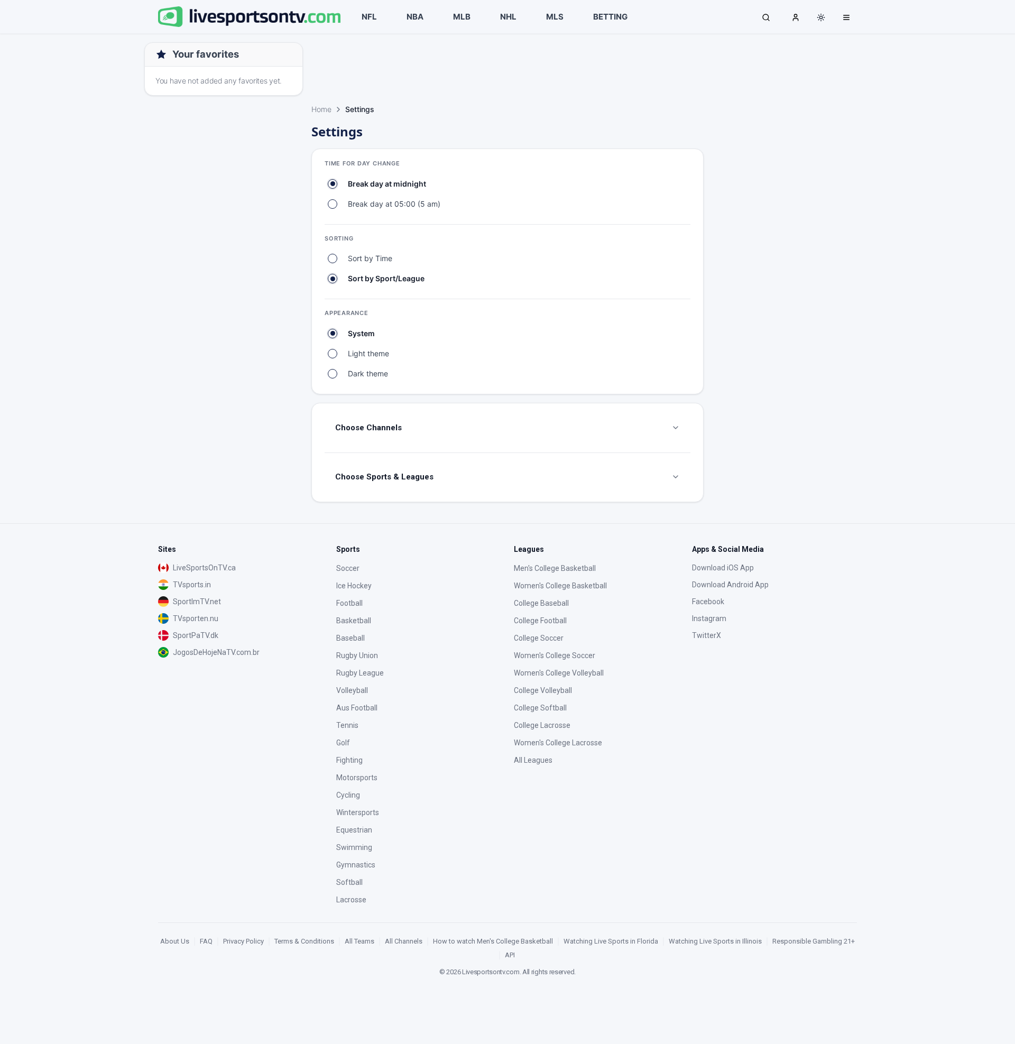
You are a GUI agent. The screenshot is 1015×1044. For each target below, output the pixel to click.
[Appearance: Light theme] (821, 17)
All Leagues (533, 760)
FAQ (206, 941)
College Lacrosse (542, 725)
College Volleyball (543, 690)
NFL (369, 17)
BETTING (610, 17)
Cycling (348, 795)
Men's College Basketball (555, 568)
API (510, 955)
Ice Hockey (354, 585)
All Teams (359, 941)
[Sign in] (795, 16)
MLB (461, 17)
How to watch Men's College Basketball (493, 941)
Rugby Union (357, 655)
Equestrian (354, 830)
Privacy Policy (243, 941)
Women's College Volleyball (559, 673)
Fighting (349, 760)
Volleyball (352, 690)
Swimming (354, 847)
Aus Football (356, 708)
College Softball (540, 708)
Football (349, 603)
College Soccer (539, 638)
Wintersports (357, 812)
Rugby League (360, 673)
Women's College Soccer (554, 655)
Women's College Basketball (560, 585)
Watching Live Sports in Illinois (715, 941)
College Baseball (541, 603)
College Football (540, 620)
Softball (349, 882)
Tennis (347, 725)
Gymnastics (355, 865)
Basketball (353, 620)
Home (321, 109)
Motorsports (356, 777)
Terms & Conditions (304, 941)
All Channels (403, 941)
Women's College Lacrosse (558, 742)
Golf (343, 742)
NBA (415, 17)
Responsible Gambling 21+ (813, 941)
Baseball (350, 638)
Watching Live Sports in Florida (611, 941)
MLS (555, 17)
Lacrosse (351, 899)
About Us (174, 941)
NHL (508, 17)
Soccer (347, 568)
